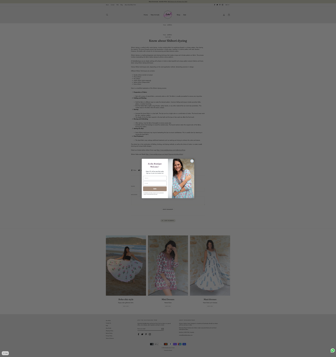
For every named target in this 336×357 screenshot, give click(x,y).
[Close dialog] (192, 161)
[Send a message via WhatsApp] (332, 350)
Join (154, 189)
